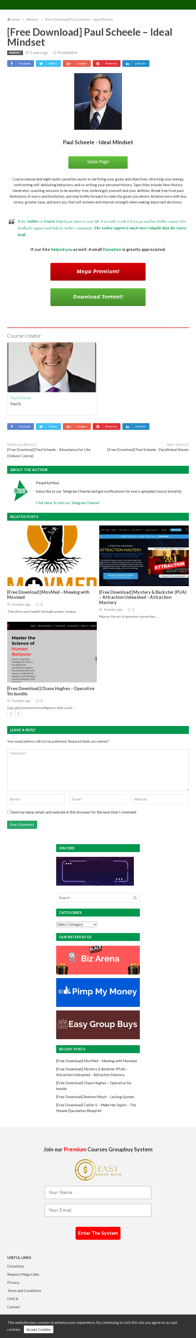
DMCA (12, 1299)
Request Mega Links (23, 1274)
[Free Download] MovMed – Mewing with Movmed (48, 595)
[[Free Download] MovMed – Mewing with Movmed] (52, 555)
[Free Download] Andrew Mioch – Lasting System (95, 1097)
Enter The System (98, 1233)
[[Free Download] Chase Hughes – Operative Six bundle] (52, 652)
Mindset (15, 52)
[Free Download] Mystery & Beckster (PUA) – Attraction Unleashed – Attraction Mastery (142, 597)
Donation (112, 249)
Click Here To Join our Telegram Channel (67, 503)
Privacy (13, 1282)
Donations (15, 1266)
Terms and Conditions (24, 1290)
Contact (13, 1307)
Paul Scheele (20, 397)
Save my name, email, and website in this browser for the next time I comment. (74, 812)
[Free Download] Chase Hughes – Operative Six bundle (50, 691)
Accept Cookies (38, 1329)
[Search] (135, 898)
